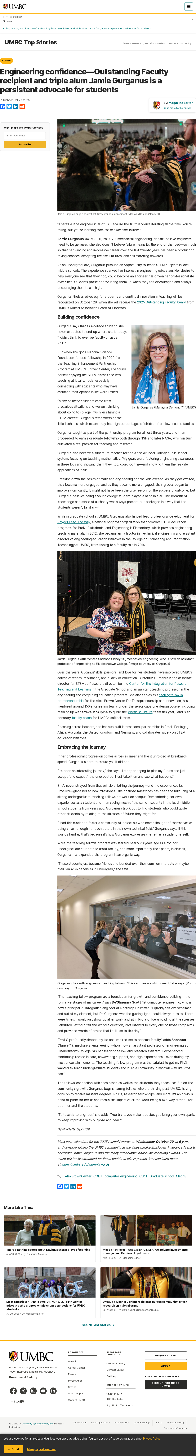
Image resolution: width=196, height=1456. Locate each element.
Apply (166, 1365)
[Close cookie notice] (191, 1438)
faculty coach (82, 718)
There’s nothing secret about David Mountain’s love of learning (48, 1249)
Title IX (159, 1422)
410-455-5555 (114, 1398)
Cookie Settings (141, 1422)
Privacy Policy (151, 1438)
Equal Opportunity (101, 1422)
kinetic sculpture (140, 712)
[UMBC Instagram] (33, 1391)
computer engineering (121, 1176)
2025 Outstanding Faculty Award (161, 302)
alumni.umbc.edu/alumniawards (85, 1164)
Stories (72, 1386)
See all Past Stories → (98, 1325)
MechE (181, 1176)
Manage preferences (41, 1449)
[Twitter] (9, 107)
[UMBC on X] (23, 1391)
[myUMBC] (18, 1401)
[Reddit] (22, 107)
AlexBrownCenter (78, 1176)
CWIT (143, 1176)
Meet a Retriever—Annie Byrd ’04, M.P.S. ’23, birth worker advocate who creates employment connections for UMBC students (45, 1305)
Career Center (76, 1367)
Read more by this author (177, 108)
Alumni (6, 60)
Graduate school (161, 1176)
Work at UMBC (76, 1399)
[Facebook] (2, 107)
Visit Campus (75, 1393)
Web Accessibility (177, 1422)
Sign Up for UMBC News (166, 1385)
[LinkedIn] (15, 107)
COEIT (98, 1176)
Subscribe (24, 144)
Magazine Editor (181, 103)
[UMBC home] (14, 6)
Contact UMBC (115, 1369)
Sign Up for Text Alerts (119, 1405)
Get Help (111, 1376)
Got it (15, 1449)
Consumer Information (175, 1428)
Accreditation (80, 1422)
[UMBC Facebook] (13, 1391)
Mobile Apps (75, 1380)
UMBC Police (113, 1394)
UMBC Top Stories (31, 42)
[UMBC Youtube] (43, 1391)
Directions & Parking (23, 1377)
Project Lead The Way (73, 522)
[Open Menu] (189, 6)
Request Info (165, 1355)
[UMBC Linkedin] (53, 1391)
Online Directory (115, 1363)
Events (72, 1374)
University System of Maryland (38, 1423)
